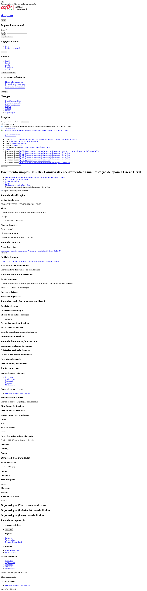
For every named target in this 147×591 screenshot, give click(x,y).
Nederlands (9, 67)
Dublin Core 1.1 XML (13, 550)
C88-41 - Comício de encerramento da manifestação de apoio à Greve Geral (44, 153)
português (8, 69)
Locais (7, 111)
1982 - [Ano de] (16, 145)
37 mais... (8, 149)
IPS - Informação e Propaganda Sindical (24, 141)
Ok (3, 2)
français (7, 63)
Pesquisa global (8, 124)
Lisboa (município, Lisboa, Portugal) (17, 393)
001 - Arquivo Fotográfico (18, 143)
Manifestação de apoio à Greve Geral (17, 185)
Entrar (3, 20)
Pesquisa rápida (10, 136)
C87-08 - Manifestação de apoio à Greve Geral (34, 161)
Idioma (4, 52)
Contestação (9, 381)
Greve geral (9, 377)
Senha (3, 32)
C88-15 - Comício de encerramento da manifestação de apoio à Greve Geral (44, 163)
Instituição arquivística (12, 105)
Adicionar (9, 529)
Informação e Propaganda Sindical (17, 179)
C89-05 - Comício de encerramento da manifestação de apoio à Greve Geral (44, 157)
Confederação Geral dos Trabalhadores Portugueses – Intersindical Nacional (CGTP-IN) (35, 177)
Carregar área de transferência (15, 86)
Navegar (4, 91)
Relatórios (8, 538)
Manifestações (10, 385)
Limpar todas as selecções (14, 82)
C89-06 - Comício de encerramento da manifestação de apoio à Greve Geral (44, 159)
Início (7, 46)
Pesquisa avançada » (8, 128)
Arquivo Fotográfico (12, 181)
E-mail (4, 30)
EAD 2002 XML (11, 552)
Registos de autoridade (13, 103)
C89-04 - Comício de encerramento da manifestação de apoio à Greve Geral (44, 155)
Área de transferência (8, 73)
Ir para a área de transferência (15, 84)
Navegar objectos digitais (13, 542)
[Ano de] (8, 183)
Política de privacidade (13, 48)
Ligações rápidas (7, 37)
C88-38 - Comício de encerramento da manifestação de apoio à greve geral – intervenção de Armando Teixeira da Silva (59, 151)
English (7, 61)
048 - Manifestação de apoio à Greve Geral (35, 147)
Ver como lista (10, 540)
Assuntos (8, 109)
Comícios (8, 383)
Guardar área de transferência (15, 88)
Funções (8, 107)
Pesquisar (36, 126)
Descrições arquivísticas (13, 101)
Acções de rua (10, 379)
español (7, 65)
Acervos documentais (12, 134)
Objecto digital (10, 112)
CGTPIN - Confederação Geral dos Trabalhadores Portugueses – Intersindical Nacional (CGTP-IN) (44, 139)
